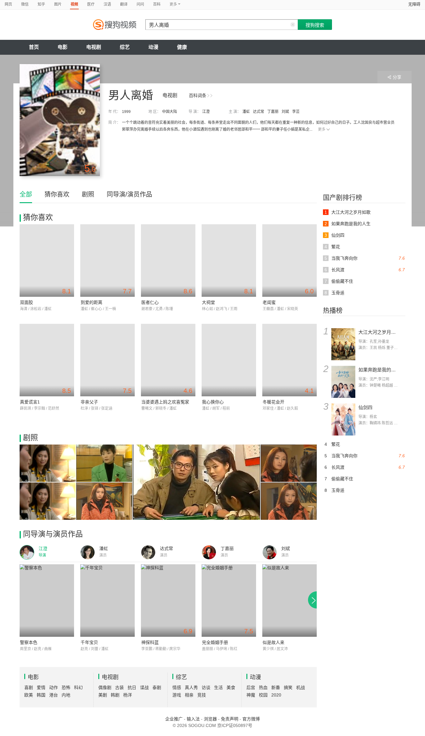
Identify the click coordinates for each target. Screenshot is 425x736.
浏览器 (210, 718)
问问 (140, 4)
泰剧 (156, 687)
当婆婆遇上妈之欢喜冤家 (165, 401)
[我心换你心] (229, 360)
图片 (58, 4)
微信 (25, 4)
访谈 (206, 687)
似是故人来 (273, 642)
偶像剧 (104, 687)
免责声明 (229, 718)
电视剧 (93, 47)
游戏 (176, 694)
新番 (275, 687)
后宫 (250, 687)
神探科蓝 (150, 642)
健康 (182, 47)
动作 (53, 687)
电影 (63, 47)
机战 (300, 687)
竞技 (201, 694)
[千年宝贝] (107, 600)
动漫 (153, 47)
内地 (66, 694)
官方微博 (251, 718)
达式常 (258, 111)
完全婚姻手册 (215, 642)
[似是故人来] (289, 600)
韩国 (41, 694)
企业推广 (174, 718)
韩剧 (115, 694)
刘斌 (285, 111)
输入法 (193, 718)
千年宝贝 (89, 642)
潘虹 (246, 111)
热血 (263, 687)
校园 (263, 694)
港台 (53, 694)
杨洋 (127, 694)
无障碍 (414, 4)
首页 (34, 47)
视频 (74, 4)
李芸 (296, 111)
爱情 (41, 687)
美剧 (102, 694)
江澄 (206, 111)
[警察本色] (47, 600)
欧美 (28, 694)
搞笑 (288, 687)
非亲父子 (89, 401)
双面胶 (26, 302)
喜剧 (28, 687)
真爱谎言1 (30, 401)
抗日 (132, 687)
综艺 (125, 47)
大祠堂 (208, 302)
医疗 (91, 4)
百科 (157, 4)
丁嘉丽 (272, 111)
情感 (176, 687)
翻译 (124, 4)
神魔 (250, 694)
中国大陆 (169, 111)
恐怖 (66, 687)
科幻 (78, 687)
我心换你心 (213, 401)
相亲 (189, 694)
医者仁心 (150, 302)
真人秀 (191, 687)
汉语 (107, 4)
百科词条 (197, 95)
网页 (8, 4)
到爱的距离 (91, 302)
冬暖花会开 (273, 401)
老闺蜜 (269, 302)
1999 (126, 111)
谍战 (144, 687)
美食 (231, 687)
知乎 (41, 4)
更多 (321, 129)
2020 (276, 694)
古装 (119, 687)
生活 (218, 687)
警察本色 (28, 642)
